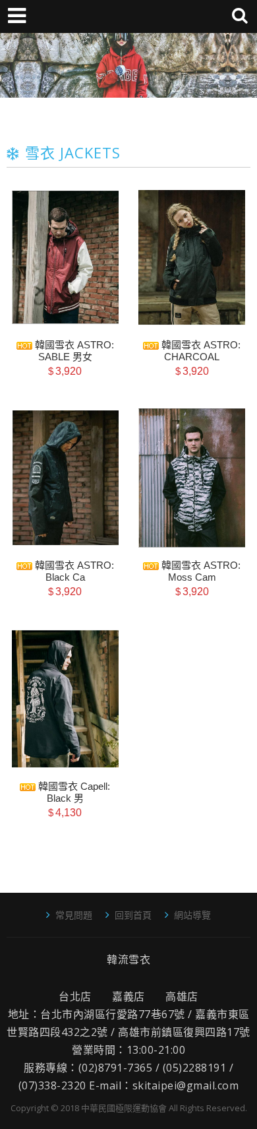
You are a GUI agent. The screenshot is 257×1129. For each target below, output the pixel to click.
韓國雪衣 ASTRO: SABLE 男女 (73, 350)
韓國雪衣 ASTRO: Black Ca (73, 571)
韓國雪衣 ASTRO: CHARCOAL (200, 350)
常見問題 (73, 915)
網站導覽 (192, 915)
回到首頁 (133, 915)
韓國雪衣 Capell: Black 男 (73, 792)
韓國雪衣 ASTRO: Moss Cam (200, 571)
